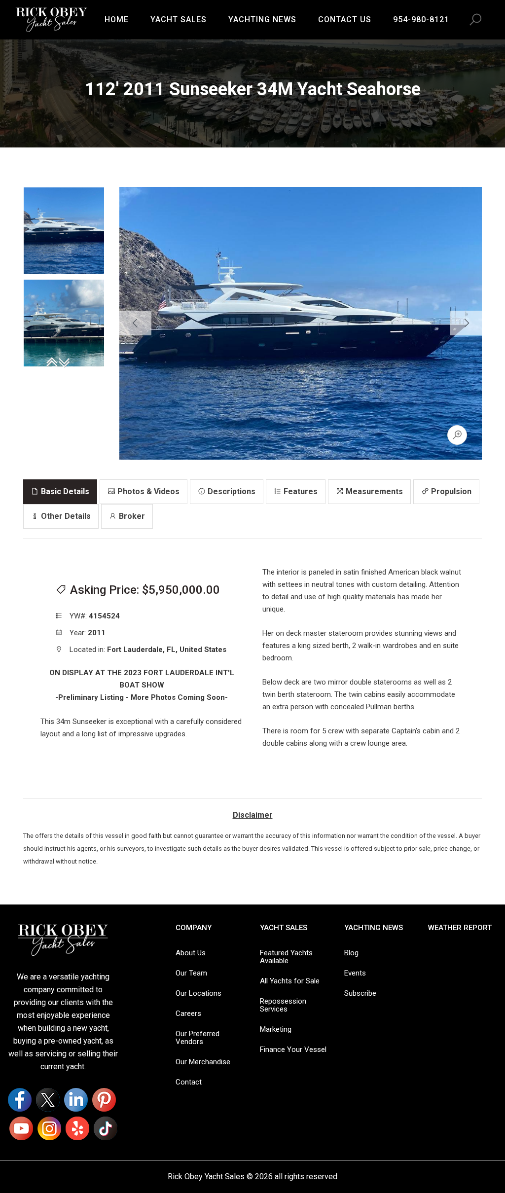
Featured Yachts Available (286, 956)
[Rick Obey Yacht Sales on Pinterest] (104, 1100)
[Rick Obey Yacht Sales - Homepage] (51, 18)
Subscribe (360, 993)
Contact (189, 1082)
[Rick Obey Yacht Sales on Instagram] (49, 1128)
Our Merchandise (203, 1061)
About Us (191, 952)
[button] (475, 20)
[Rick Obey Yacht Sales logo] (63, 939)
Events (355, 973)
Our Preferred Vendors (197, 1037)
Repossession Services (283, 1005)
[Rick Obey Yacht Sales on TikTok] (105, 1128)
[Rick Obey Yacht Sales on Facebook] (20, 1100)
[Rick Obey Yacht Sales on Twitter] (48, 1100)
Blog (351, 952)
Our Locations (198, 993)
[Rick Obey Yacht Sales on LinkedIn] (76, 1100)
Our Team (191, 973)
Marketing (275, 1029)
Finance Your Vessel (293, 1049)
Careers (188, 1013)
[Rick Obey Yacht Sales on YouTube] (21, 1128)
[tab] (60, 491)
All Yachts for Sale (290, 980)
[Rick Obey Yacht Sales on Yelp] (77, 1128)
